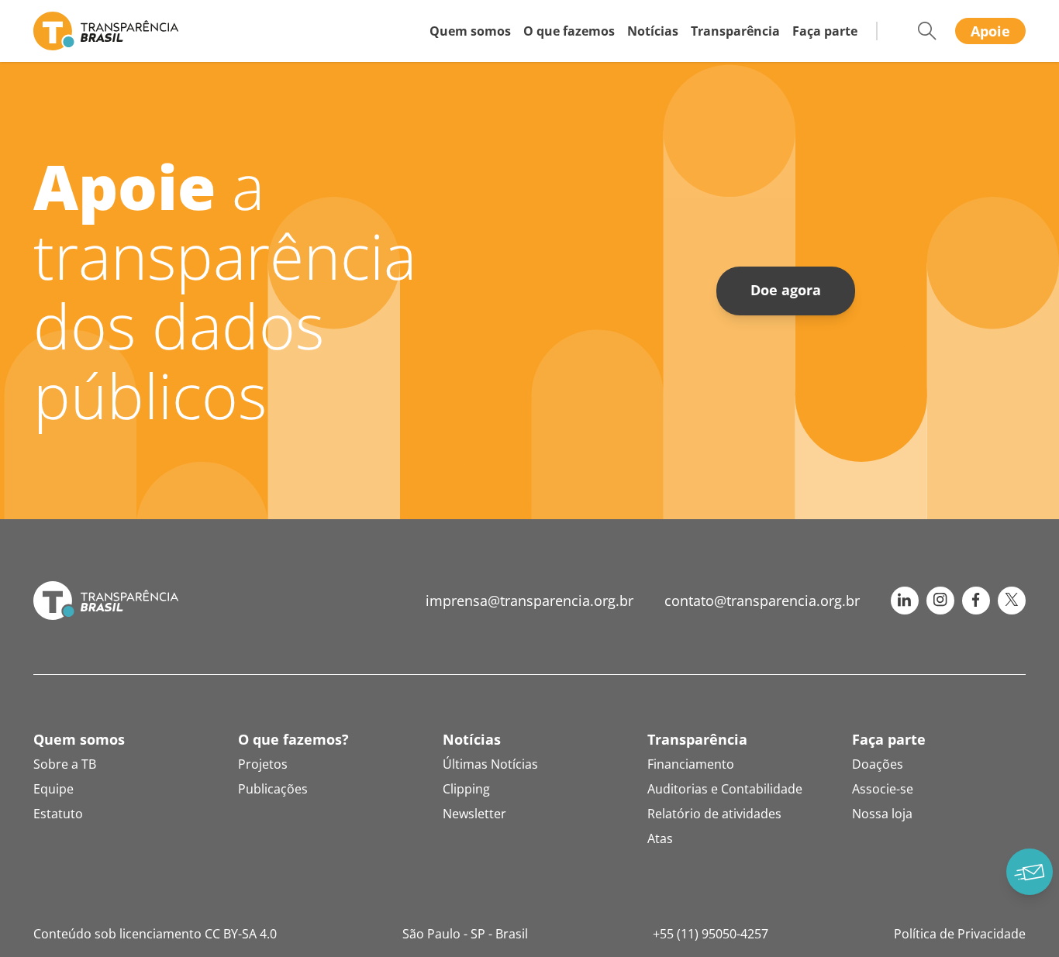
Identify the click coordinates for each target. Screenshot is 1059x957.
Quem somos (470, 31)
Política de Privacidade (960, 933)
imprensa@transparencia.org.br (529, 600)
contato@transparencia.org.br (762, 600)
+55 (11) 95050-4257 (710, 933)
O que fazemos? (293, 739)
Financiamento (690, 764)
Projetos (263, 764)
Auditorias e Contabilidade (724, 788)
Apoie (990, 31)
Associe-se (882, 788)
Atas (660, 838)
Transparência (735, 31)
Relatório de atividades (714, 813)
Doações (877, 764)
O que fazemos (569, 31)
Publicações (273, 788)
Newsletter (474, 813)
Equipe (53, 788)
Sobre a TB (64, 764)
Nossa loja (882, 813)
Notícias (652, 31)
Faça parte (824, 31)
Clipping (466, 788)
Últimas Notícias (490, 764)
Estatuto (58, 813)
